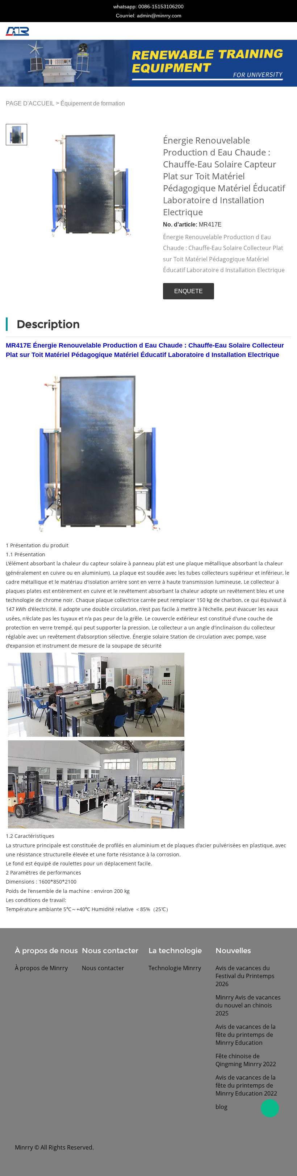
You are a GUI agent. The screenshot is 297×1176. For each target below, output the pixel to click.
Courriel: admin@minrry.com (148, 15)
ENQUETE (188, 291)
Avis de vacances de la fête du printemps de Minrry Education (246, 1035)
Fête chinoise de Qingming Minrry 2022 (246, 1060)
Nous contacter (103, 968)
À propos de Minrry (41, 968)
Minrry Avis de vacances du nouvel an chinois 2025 (248, 1005)
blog (221, 1107)
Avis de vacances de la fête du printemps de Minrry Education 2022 (246, 1085)
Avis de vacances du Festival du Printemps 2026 (245, 976)
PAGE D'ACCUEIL (30, 103)
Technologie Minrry (174, 968)
